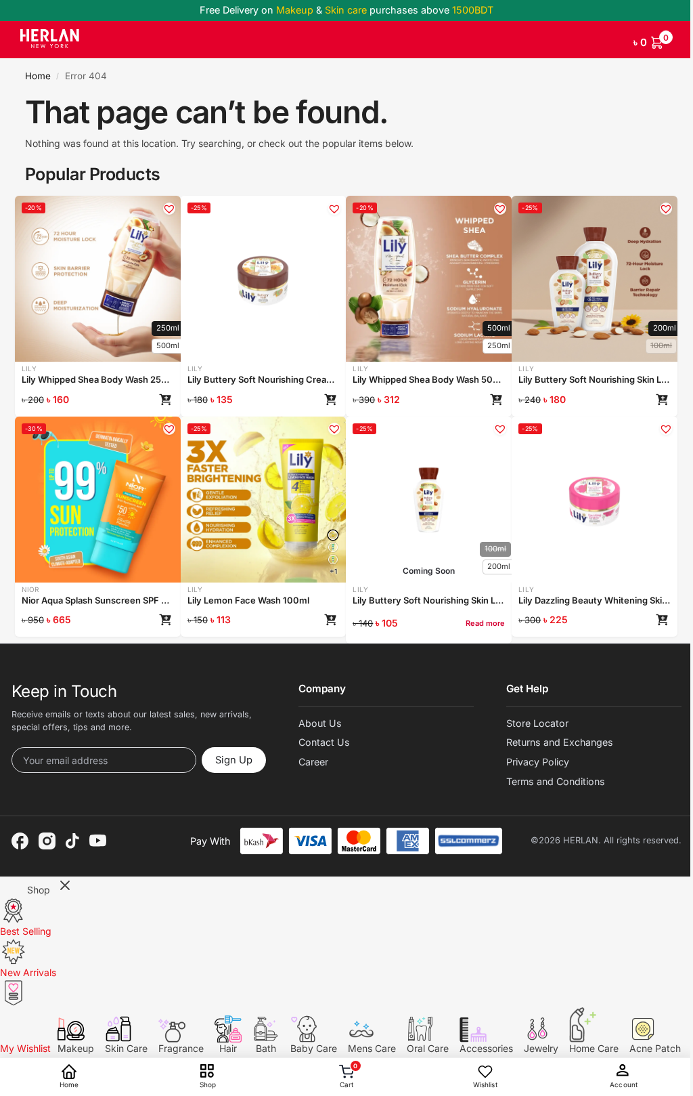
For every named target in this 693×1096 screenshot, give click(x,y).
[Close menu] (65, 886)
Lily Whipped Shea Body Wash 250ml (98, 379)
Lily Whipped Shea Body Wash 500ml (429, 379)
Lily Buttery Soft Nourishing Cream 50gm (263, 379)
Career (313, 761)
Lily (29, 368)
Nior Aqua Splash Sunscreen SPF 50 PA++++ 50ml (98, 600)
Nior (30, 589)
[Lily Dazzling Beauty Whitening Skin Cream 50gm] (594, 499)
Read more (485, 623)
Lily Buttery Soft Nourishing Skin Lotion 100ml (429, 600)
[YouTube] (97, 841)
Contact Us (324, 742)
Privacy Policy (537, 761)
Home (38, 75)
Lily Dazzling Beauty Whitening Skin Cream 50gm (594, 600)
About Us (320, 723)
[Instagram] (47, 840)
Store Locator (537, 723)
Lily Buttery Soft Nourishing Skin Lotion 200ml (594, 379)
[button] (653, 40)
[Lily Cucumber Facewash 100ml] (333, 559)
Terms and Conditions (555, 781)
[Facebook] (20, 840)
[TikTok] (72, 841)
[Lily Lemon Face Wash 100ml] (333, 535)
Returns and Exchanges (559, 742)
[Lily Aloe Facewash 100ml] (333, 547)
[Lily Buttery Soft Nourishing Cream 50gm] (263, 278)
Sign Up (233, 760)
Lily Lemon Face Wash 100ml (248, 600)
